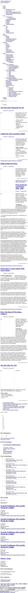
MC (4, 34)
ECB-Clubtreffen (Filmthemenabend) (12, 444)
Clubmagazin (9, 60)
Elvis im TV (3, 514)
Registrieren (6, 2)
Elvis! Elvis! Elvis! (10, 85)
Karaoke (8, 21)
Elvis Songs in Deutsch (11, 78)
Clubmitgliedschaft (10, 59)
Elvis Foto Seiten (12, 92)
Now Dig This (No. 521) (9, 365)
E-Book (7, 37)
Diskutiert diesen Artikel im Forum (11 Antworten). (11, 265)
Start (4, 5)
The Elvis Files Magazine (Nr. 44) (12, 108)
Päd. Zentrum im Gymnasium (6, 574)
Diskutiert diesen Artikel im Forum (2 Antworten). (11, 309)
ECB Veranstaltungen (13, 65)
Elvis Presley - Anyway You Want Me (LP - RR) (16, 493)
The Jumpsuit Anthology (8, 402)
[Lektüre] (7, 35)
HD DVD (8, 46)
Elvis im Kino (12, 69)
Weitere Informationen (5, 592)
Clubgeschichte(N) (10, 57)
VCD (7, 48)
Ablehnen (7, 591)
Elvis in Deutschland (10, 70)
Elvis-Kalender (9, 41)
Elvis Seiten (11, 87)
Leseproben (11, 62)
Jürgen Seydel (12, 76)
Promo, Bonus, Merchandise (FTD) (13, 13)
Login (2, 2)
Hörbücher (8, 20)
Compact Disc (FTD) (10, 9)
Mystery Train (6, 558)
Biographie (8, 81)
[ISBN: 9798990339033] (6, 275)
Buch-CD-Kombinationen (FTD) (13, 12)
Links (7, 86)
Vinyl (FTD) (8, 10)
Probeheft (6, 438)
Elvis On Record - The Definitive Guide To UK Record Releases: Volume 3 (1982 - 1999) (15, 404)
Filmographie (9, 84)
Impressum (12, 592)
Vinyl (4, 25)
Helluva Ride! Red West (9, 163)
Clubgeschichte (9, 56)
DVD (7, 43)
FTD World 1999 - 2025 (11, 482)
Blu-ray (7, 45)
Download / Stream (10, 52)
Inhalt (2, 438)
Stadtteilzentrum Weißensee (9, 448)
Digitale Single (9, 51)
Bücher (7, 36)
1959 (10, 73)
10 (3, 428)
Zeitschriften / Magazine (11, 38)
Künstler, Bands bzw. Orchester (15, 79)
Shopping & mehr (12, 96)
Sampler (8, 23)
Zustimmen (2, 591)
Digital (4, 42)
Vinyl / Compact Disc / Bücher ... (16, 91)
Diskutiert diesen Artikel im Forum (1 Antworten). (11, 160)
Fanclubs (11, 89)
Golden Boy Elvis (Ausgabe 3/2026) (13, 134)
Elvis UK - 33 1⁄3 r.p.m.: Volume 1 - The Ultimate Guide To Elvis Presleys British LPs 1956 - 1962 (14, 407)
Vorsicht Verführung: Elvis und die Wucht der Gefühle (13, 507)
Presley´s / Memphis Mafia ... (15, 93)
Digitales (25, 583)
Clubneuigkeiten (9, 54)
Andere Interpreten (10, 24)
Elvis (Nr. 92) (6, 408)
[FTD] (5, 8)
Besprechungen (9, 14)
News (4, 7)
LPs (7, 26)
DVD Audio (8, 49)
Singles (7, 30)
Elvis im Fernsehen (13, 68)
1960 (10, 74)
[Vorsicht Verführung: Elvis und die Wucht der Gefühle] (13, 515)
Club (4, 53)
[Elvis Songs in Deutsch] (16, 78)
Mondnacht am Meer (5, 581)
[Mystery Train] (4, 566)
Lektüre (5, 35)
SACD (7, 47)
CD (4, 15)
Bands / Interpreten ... (13, 95)
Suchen (2, 101)
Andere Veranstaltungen (14, 67)
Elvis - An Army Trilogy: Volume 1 (10, 410)
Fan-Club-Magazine (10, 40)
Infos (4, 63)
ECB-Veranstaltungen (8, 451)
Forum (4, 97)
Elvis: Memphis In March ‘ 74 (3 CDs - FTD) (16, 477)
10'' (6, 27)
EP (6, 29)
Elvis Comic (11, 75)
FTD (4, 8)
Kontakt (5, 98)
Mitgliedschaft (12, 438)
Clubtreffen (8, 58)
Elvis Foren (11, 90)
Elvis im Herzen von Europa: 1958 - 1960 (21, 186)
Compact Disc (9, 16)
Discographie (9, 82)
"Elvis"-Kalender (9, 64)
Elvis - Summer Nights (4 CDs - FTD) (14, 460)
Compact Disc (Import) (11, 19)
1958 (10, 71)
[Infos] (6, 63)
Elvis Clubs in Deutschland (12, 80)
